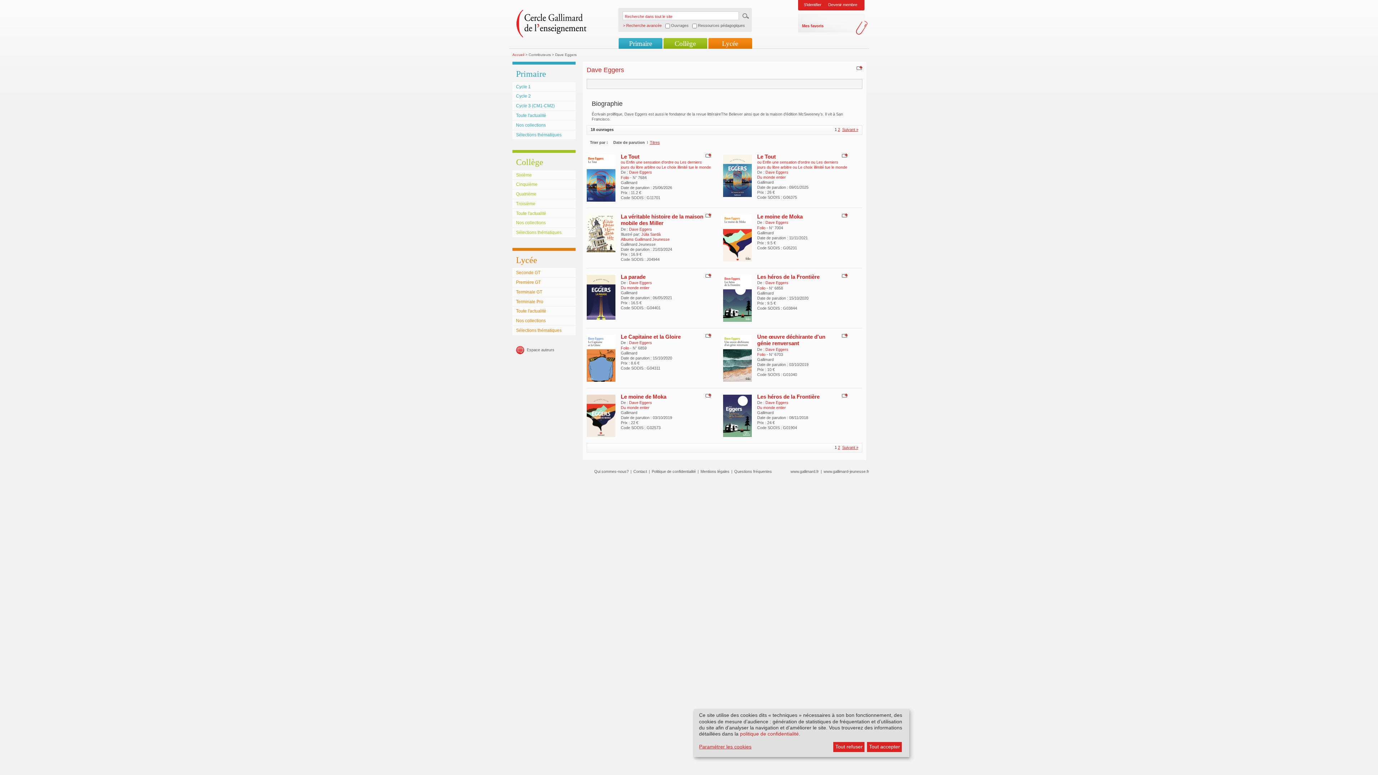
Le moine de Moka (780, 216)
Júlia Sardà (651, 234)
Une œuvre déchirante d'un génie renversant (791, 340)
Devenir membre (842, 5)
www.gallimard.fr (805, 471)
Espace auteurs (540, 350)
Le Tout (630, 157)
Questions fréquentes (753, 471)
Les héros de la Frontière (788, 277)
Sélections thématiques (539, 134)
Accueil (518, 55)
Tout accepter (884, 747)
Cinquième (527, 184)
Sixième (524, 175)
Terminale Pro (529, 301)
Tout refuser (849, 747)
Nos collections (531, 125)
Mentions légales (715, 471)
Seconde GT (528, 272)
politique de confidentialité (769, 734)
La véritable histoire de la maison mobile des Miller (662, 219)
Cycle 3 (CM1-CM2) (535, 105)
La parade (633, 277)
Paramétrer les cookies (725, 747)
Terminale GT (529, 292)
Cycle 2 (523, 96)
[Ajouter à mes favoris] (858, 68)
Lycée (730, 43)
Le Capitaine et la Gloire (651, 337)
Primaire (640, 43)
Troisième (525, 203)
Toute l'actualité (531, 115)
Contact (640, 471)
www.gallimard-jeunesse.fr (846, 471)
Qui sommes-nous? (611, 471)
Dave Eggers (640, 172)
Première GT (528, 282)
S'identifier (812, 5)
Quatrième (526, 194)
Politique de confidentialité (674, 471)
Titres (655, 142)
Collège (685, 43)
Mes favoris (813, 26)
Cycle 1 (523, 86)
